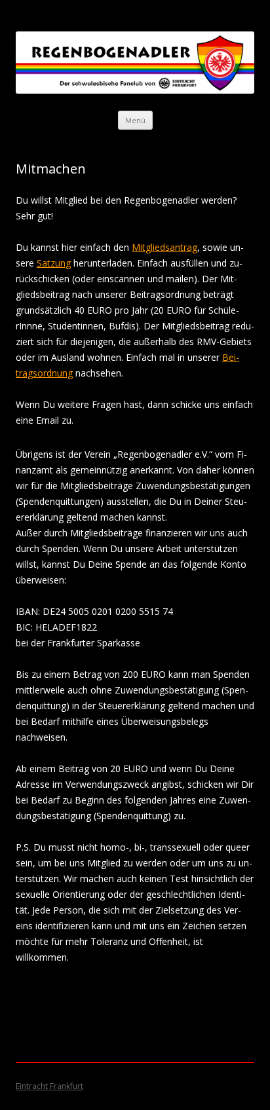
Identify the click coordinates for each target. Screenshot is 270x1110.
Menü (135, 120)
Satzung (54, 263)
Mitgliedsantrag (164, 247)
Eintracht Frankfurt (49, 1086)
